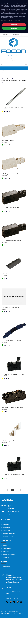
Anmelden (5, 34)
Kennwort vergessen (8, 536)
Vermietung (6, 551)
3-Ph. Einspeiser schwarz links (10, 207)
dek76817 (4, 309)
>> (21, 490)
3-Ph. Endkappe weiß (8, 441)
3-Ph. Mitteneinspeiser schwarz (11, 274)
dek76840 (4, 442)
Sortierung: (4, 80)
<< (6, 490)
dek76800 (4, 142)
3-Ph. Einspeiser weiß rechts (10, 174)
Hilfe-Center (7, 609)
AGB (2, 609)
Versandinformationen (9, 554)
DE (24, 34)
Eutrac (5, 73)
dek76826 (4, 376)
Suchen (14, 60)
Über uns (5, 545)
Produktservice (7, 566)
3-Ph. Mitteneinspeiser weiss (10, 307)
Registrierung (6, 530)
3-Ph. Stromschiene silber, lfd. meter (12, 107)
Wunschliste (16, 34)
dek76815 (4, 242)
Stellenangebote (7, 548)
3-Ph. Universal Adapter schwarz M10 (13, 374)
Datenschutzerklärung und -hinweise (10, 20)
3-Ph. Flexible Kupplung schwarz (11, 341)
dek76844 (4, 476)
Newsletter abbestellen (9, 533)
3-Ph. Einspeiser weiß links (9, 140)
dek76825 (4, 342)
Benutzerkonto (6, 527)
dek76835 (4, 409)
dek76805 (4, 176)
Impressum (6, 557)
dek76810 (4, 209)
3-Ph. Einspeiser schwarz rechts (11, 240)
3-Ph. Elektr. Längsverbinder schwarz (13, 407)
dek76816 (4, 276)
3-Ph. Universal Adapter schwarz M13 (13, 474)
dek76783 (4, 109)
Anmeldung (6, 524)
